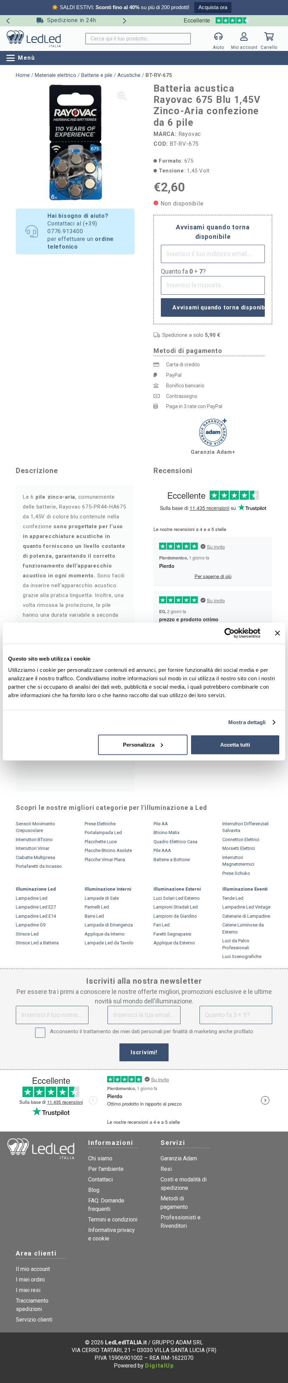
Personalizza (139, 744)
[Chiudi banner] (277, 633)
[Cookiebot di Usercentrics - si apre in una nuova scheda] (229, 633)
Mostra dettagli (247, 722)
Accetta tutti (235, 744)
